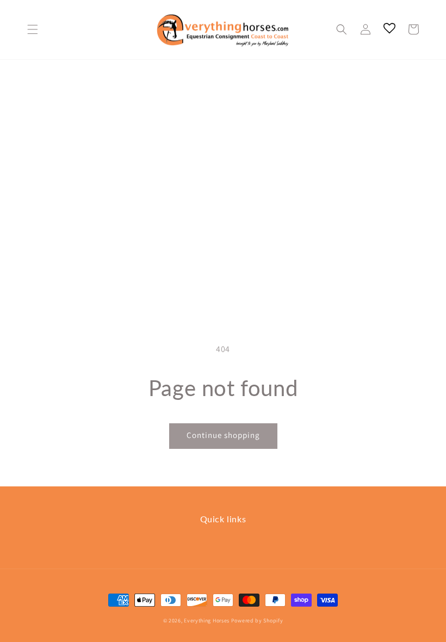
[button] (33, 29)
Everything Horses (207, 620)
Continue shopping (223, 435)
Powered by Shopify (257, 620)
